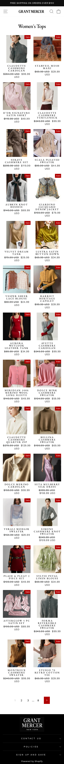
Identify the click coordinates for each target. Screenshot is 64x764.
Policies (31, 746)
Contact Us (31, 738)
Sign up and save (31, 754)
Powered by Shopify (31, 761)
